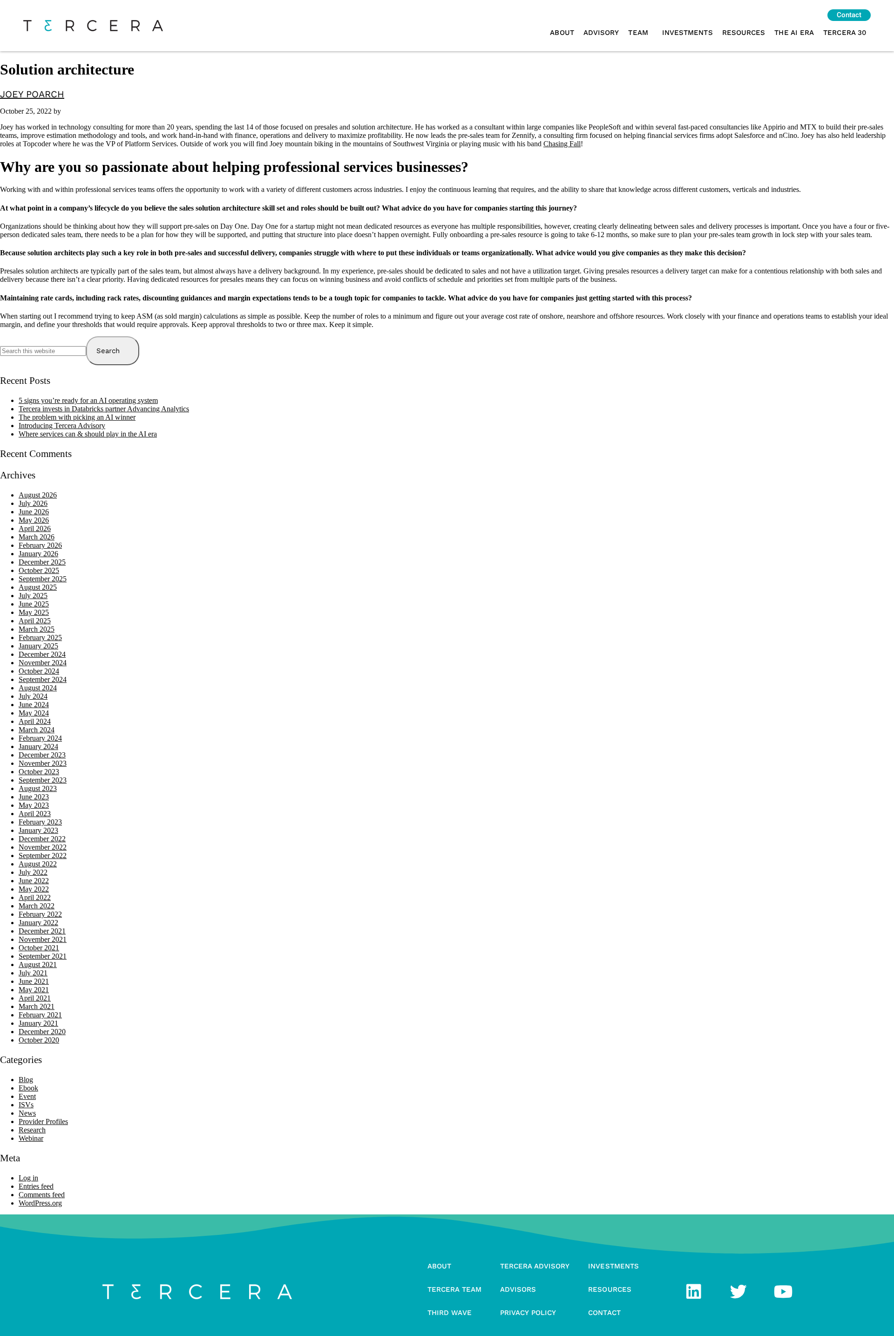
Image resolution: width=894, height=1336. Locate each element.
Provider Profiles (43, 1121)
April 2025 (35, 621)
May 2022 (34, 889)
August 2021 (38, 964)
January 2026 (38, 554)
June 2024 (34, 705)
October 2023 (39, 772)
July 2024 (33, 696)
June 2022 (34, 881)
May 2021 (34, 990)
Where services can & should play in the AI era (88, 434)
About (562, 32)
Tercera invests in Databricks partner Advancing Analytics (104, 409)
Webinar (31, 1138)
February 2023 (40, 822)
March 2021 (36, 1006)
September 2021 (43, 956)
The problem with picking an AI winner (77, 417)
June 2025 (34, 604)
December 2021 (42, 931)
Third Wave (449, 1313)
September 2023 (43, 780)
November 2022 (43, 847)
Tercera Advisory (534, 1266)
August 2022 (38, 864)
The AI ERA (794, 32)
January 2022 (38, 923)
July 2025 (33, 596)
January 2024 (38, 746)
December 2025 (42, 562)
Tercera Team (454, 1289)
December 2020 (42, 1032)
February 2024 (40, 738)
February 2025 (40, 637)
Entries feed (36, 1186)
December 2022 (42, 839)
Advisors (518, 1289)
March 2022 (36, 906)
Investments (687, 32)
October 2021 (39, 948)
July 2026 (33, 503)
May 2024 (34, 713)
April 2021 (35, 998)
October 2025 (39, 570)
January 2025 (38, 646)
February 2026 (40, 545)
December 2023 (42, 755)
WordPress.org (40, 1203)
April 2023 (35, 814)
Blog (26, 1080)
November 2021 (43, 939)
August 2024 (38, 688)
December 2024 (42, 654)
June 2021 (34, 981)
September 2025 (43, 579)
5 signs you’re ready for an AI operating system (88, 400)
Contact (604, 1313)
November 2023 (43, 763)
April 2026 (35, 528)
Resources (743, 32)
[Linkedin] (693, 1291)
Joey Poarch (32, 94)
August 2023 (38, 788)
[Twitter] (738, 1291)
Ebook (28, 1088)
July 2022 (33, 872)
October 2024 (39, 671)
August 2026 (38, 495)
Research (32, 1130)
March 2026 (36, 537)
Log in (28, 1178)
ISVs (26, 1105)
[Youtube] (783, 1291)
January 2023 (38, 830)
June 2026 (34, 512)
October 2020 (39, 1040)
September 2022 (43, 855)
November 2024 (43, 663)
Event (27, 1096)
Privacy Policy (528, 1313)
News (27, 1113)
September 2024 (43, 679)
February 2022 (40, 914)
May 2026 (34, 520)
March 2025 (36, 629)
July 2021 (33, 973)
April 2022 (35, 897)
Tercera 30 (844, 32)
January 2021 (38, 1023)
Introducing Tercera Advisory (62, 425)
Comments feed (42, 1195)
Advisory (601, 32)
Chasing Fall (562, 144)
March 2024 (36, 730)
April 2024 (35, 721)
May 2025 (34, 612)
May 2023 (34, 805)
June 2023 (34, 797)
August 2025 (38, 587)
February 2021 (40, 1015)
